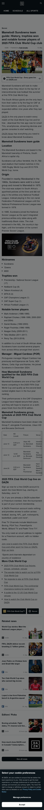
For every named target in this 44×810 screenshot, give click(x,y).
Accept (22, 804)
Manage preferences (22, 797)
